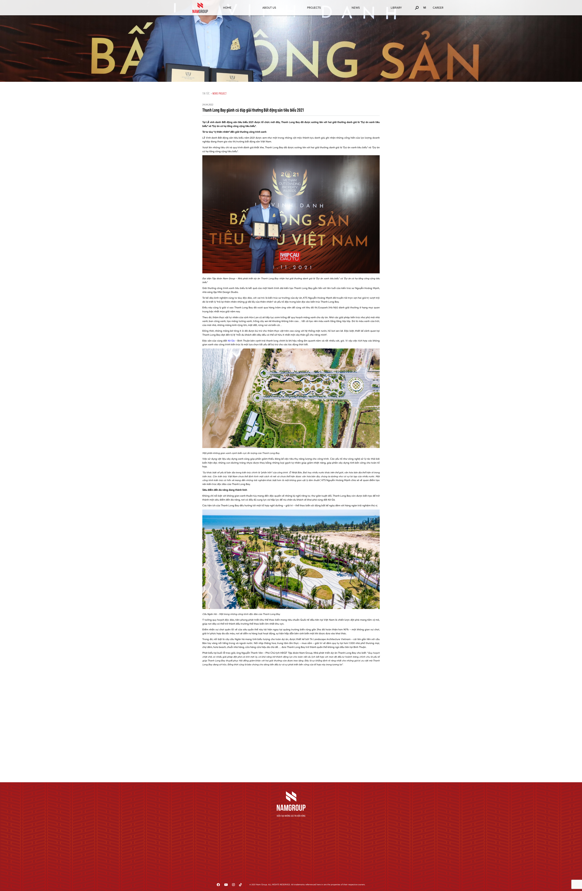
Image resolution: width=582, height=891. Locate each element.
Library (396, 7)
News (356, 7)
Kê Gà (231, 340)
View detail (202, 769)
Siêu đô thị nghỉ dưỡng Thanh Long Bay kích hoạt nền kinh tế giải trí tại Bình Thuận (223, 745)
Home (227, 7)
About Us (269, 7)
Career (438, 7)
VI (424, 7)
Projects (314, 7)
